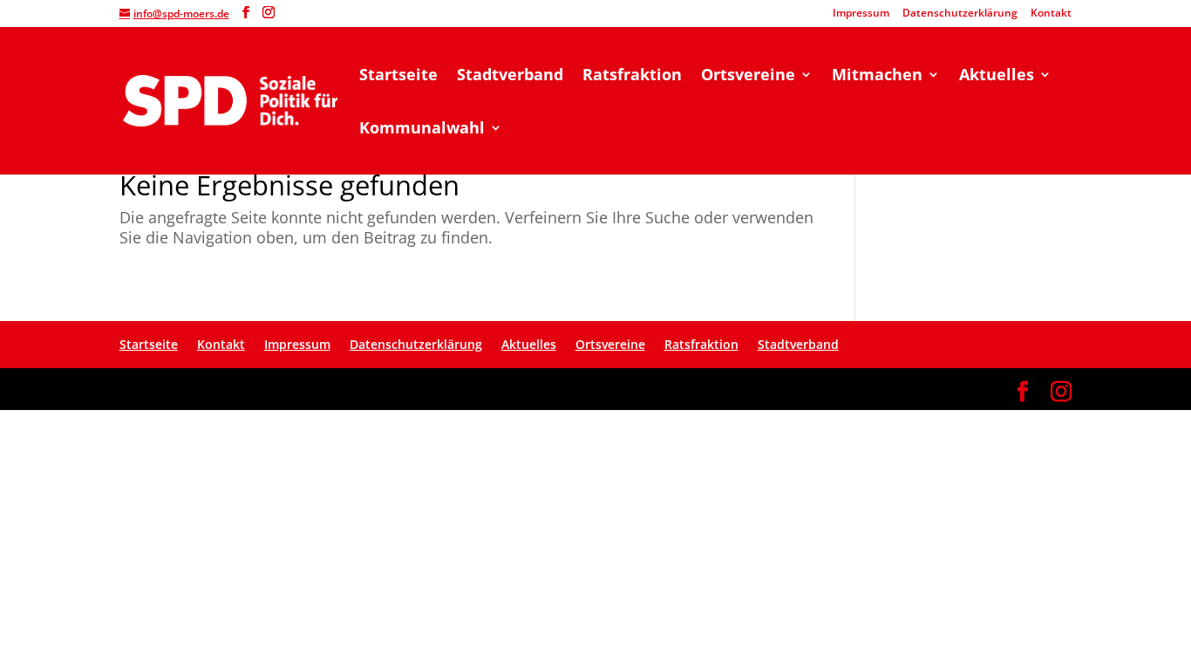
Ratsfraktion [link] (632, 76)
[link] (230, 99)
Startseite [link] (398, 76)
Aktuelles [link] (996, 76)
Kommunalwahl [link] (422, 129)
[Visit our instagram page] (268, 12)
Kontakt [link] (1051, 14)
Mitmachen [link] (877, 76)
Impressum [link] (861, 14)
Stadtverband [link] (510, 76)
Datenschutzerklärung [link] (959, 14)
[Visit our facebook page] (246, 12)
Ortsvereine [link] (748, 76)
